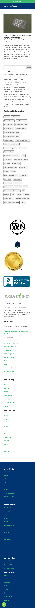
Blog (22, 39)
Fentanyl (6, 448)
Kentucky (7, 472)
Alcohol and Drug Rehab (10, 148)
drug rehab (7, 163)
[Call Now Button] (4, 604)
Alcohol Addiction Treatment (11, 144)
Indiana (6, 171)
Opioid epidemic (17, 183)
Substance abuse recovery (22, 198)
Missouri (6, 475)
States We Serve (9, 497)
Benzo (5, 430)
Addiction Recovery (9, 120)
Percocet (6, 441)
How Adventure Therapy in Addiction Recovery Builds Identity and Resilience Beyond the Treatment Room (16, 77)
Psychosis (7, 539)
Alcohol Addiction (8, 140)
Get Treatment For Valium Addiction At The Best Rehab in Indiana (17, 36)
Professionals (8, 395)
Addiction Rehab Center (21, 124)
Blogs (5, 593)
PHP (23, 190)
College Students (9, 403)
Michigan (7, 486)
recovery (6, 194)
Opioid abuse (7, 179)
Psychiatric (7, 529)
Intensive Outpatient (10, 347)
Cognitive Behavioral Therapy (11, 155)
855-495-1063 (17, 1)
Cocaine (6, 423)
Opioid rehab (18, 187)
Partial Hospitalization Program (12, 190)
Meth (5, 434)
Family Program (9, 354)
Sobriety (19, 194)
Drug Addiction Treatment (21, 159)
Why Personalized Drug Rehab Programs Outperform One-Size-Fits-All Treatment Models (17, 104)
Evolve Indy (8, 39)
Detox (23, 155)
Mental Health (9, 504)
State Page (27, 194)
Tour (5, 579)
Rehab (12, 194)
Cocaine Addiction (9, 152)
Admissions (7, 582)
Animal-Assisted (9, 372)
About (6, 575)
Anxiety (6, 518)
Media (6, 586)
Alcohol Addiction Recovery (22, 140)
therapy (23, 202)
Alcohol (6, 416)
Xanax (6, 444)
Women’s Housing (9, 568)
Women (6, 388)
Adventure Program (10, 357)
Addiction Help (15, 117)
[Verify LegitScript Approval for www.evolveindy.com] (18, 247)
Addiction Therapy (8, 128)
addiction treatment (21, 128)
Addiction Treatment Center (11, 132)
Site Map (6, 600)
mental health (23, 175)
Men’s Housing (8, 564)
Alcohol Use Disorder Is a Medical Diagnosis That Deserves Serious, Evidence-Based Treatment (14, 89)
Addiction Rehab (8, 124)
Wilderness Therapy (10, 368)
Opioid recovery (8, 187)
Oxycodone (7, 437)
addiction (6, 117)
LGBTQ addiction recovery (10, 175)
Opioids (26, 187)
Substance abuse (8, 198)
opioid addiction (18, 179)
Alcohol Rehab (22, 148)
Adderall (6, 451)
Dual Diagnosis (16, 163)
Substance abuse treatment (11, 202)
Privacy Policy (8, 597)
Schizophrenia (8, 536)
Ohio (5, 479)
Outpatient (7, 350)
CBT (5, 547)
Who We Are (9, 572)
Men (5, 385)
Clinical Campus (9, 561)
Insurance (13, 171)
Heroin (6, 426)
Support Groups (9, 525)
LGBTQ (6, 392)
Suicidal (6, 532)
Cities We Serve (9, 493)
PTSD (5, 515)
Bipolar (6, 522)
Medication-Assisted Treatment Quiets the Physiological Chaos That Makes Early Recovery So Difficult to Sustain (17, 97)
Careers (6, 589)
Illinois (6, 482)
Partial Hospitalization (11, 343)
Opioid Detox (7, 183)
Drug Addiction (8, 159)
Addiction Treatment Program (11, 136)
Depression (7, 511)
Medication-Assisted (10, 361)
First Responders (9, 399)
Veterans (7, 406)
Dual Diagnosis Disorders (10, 167)
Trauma (6, 543)
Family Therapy (23, 167)
